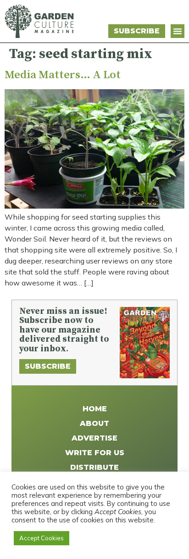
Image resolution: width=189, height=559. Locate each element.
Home (95, 408)
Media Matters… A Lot (63, 75)
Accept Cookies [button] (41, 538)
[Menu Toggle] (177, 31)
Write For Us (94, 452)
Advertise (94, 438)
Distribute (94, 467)
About (94, 423)
